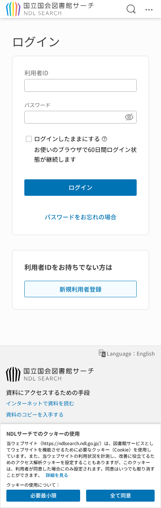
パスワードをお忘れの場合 (80, 216)
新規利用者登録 (80, 289)
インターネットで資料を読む (40, 403)
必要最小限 (43, 495)
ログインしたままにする (67, 138)
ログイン (80, 187)
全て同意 (120, 495)
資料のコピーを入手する (35, 414)
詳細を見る (57, 475)
